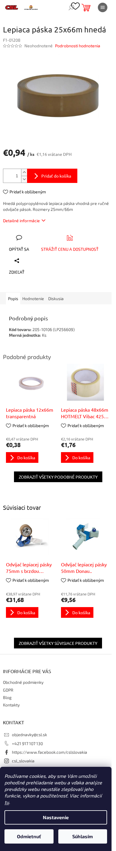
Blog (7, 697)
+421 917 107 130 (27, 743)
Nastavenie (56, 817)
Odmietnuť (29, 836)
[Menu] (103, 7)
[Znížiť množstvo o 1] (24, 179)
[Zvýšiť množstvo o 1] (24, 172)
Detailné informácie (21, 220)
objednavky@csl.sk (29, 734)
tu (6, 802)
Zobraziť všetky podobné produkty (58, 476)
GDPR (8, 689)
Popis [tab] (13, 298)
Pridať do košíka (56, 175)
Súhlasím (82, 836)
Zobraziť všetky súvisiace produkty (58, 643)
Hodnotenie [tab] (33, 298)
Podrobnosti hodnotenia (77, 45)
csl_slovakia (23, 760)
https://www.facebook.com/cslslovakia (49, 752)
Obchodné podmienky (23, 682)
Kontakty (11, 704)
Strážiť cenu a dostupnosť (69, 249)
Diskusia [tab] (56, 298)
